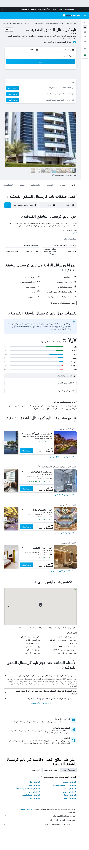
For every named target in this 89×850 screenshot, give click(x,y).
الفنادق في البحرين (69, 792)
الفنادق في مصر (34, 792)
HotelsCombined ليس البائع (64, 816)
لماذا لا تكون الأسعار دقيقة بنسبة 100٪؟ (60, 824)
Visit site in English (28, 9)
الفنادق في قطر (34, 782)
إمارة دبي (40, 23)
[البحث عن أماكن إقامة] (85, 27)
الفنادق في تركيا (34, 785)
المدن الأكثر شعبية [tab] (50, 770)
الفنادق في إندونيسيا (69, 788)
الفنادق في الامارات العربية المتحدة (28, 788)
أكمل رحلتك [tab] (35, 770)
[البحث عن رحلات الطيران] (85, 22)
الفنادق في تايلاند (34, 798)
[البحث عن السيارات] (85, 32)
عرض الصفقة (26, 451)
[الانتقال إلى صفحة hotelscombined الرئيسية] (72, 15)
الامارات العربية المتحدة (57, 23)
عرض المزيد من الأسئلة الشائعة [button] (40, 703)
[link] (62, 456)
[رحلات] (85, 48)
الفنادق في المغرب (69, 782)
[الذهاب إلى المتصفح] (85, 42)
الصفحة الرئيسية (71, 23)
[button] (2, 9)
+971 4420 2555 (69, 38)
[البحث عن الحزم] (85, 37)
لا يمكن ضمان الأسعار (27, 809)
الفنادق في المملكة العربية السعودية (64, 785)
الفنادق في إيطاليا (70, 798)
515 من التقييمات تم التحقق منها (55, 42)
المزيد (75, 232)
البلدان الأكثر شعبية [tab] (68, 770)
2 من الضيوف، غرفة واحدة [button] (64, 55)
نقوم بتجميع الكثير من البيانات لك (62, 820)
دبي (29, 23)
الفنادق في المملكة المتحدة (31, 795)
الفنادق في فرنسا (70, 795)
